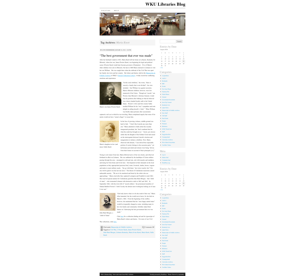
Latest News (165, 108)
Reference (164, 126)
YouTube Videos (166, 145)
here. (115, 222)
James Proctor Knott (134, 230)
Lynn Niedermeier (108, 50)
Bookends (164, 81)
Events (164, 86)
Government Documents (168, 99)
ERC (163, 83)
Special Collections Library (126, 75)
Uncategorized (166, 137)
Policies (106, 10)
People (164, 121)
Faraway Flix (165, 91)
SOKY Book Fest (167, 129)
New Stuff (165, 113)
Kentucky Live (166, 105)
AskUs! (164, 78)
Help (116, 10)
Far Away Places (166, 89)
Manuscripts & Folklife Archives (121, 227)
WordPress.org (166, 163)
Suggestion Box (166, 134)
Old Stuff (164, 116)
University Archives (167, 140)
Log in (164, 155)
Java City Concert (166, 102)
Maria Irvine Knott (135, 232)
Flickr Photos (165, 94)
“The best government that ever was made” (126, 55)
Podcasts (164, 124)
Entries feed (165, 157)
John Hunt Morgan (109, 232)
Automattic (181, 274)
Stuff (163, 132)
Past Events (165, 118)
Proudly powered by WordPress (158, 274)
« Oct (161, 67)
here (122, 216)
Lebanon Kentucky (122, 232)
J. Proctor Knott (122, 230)
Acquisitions (165, 75)
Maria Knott (145, 232)
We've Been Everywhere (168, 142)
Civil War (113, 230)
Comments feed (166, 160)
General (164, 97)
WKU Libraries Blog (165, 4)
